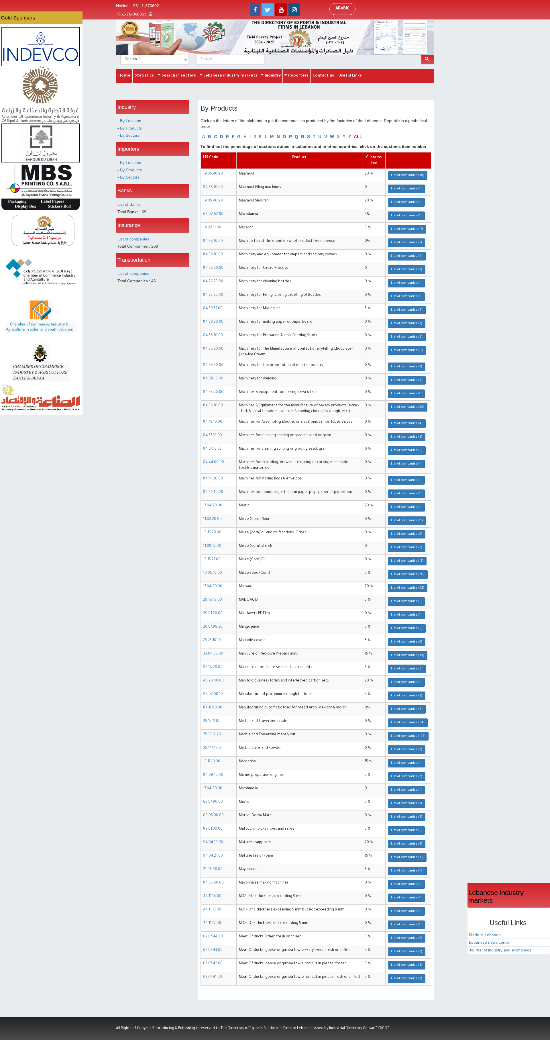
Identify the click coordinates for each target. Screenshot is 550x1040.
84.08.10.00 (213, 775)
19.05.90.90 (213, 174)
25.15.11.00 (212, 721)
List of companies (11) (407, 350)
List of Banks (129, 204)
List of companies (133, 239)
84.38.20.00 (213, 268)
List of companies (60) (408, 574)
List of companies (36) (407, 175)
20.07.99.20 (213, 627)
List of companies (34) (407, 655)
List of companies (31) (407, 857)
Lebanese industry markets (229, 76)
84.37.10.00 (212, 436)
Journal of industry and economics (500, 950)
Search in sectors (178, 76)
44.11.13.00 (212, 910)
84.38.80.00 (213, 883)
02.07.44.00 (213, 937)
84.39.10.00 (213, 255)
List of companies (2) (406, 534)
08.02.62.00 (213, 214)
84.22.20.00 (213, 282)
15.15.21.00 (212, 560)
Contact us (323, 76)
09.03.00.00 (213, 816)
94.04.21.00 (213, 856)
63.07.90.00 (213, 802)
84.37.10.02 (212, 449)
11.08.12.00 (212, 546)
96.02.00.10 (213, 694)
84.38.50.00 (213, 365)
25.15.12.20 (212, 735)
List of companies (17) (407, 229)
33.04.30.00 (213, 654)
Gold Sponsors (18, 18)
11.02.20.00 (212, 519)
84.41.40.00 (213, 492)
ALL (358, 136)
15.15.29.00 (212, 533)
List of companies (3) (406, 269)
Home (124, 76)
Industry (272, 76)
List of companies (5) (406, 437)
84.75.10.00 (212, 422)
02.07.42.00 (213, 964)
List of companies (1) (406, 189)
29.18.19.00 (212, 600)
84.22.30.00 (213, 295)
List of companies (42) (407, 588)
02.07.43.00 (213, 950)
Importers (298, 76)
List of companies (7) (406, 242)
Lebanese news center (489, 942)
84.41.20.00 (213, 479)
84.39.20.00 (213, 322)
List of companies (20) (407, 407)
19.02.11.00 (212, 228)
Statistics (144, 76)
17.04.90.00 (212, 506)
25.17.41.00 (212, 748)
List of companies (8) (407, 337)
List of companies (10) (407, 871)
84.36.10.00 (213, 336)
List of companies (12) (407, 561)
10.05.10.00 (212, 573)
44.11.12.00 (212, 923)
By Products (131, 128)
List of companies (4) (407, 256)
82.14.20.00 (213, 667)
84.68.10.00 (213, 379)
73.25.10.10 (212, 641)
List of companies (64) (408, 722)
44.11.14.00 (212, 896)
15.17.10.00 (211, 762)
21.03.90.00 (213, 869)
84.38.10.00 (213, 187)
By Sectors (130, 135)
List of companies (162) (408, 736)
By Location (130, 120)
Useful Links (350, 76)
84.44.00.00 (213, 463)
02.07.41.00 (212, 977)
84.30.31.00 (213, 309)
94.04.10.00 (213, 843)
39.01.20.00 (213, 614)
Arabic (342, 9)
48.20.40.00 (213, 681)
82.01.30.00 (213, 829)
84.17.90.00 (212, 708)
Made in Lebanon (485, 935)
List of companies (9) (407, 628)
